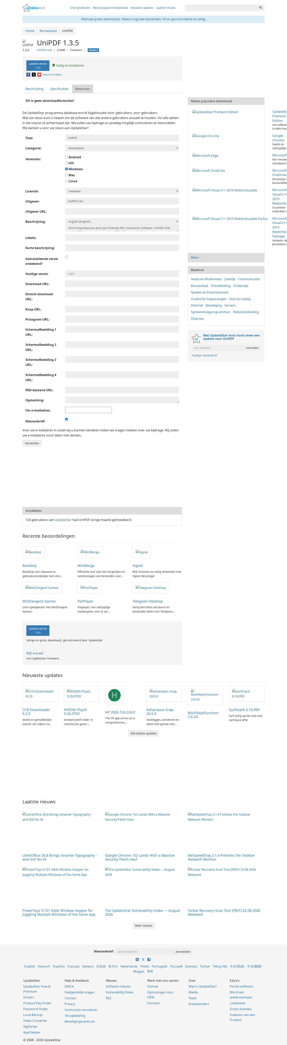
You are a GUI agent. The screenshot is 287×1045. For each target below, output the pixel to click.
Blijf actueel (34, 653)
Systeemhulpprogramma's (210, 312)
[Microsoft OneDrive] (209, 170)
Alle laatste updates (144, 733)
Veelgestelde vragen (80, 992)
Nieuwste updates (142, 8)
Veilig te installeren (69, 65)
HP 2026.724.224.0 (120, 712)
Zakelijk (229, 279)
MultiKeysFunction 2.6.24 (203, 714)
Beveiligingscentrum (80, 1021)
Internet (197, 305)
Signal (138, 565)
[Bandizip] (33, 552)
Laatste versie (38, 65)
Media (193, 992)
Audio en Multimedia (206, 279)
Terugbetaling (75, 1015)
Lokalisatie (237, 1003)
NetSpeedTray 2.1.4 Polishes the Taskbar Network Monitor (221, 857)
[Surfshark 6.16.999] (246, 694)
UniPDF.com (44, 50)
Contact (70, 998)
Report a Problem (52, 74)
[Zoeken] (261, 7)
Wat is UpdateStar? (203, 986)
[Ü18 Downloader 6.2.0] (40, 694)
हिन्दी (150, 971)
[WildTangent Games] (42, 587)
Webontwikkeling (246, 312)
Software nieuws (118, 986)
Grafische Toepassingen (208, 299)
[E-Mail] (39, 74)
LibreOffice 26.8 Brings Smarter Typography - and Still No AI (59, 857)
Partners (153, 1003)
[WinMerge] (90, 552)
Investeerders (199, 1004)
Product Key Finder (37, 1003)
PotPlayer (85, 601)
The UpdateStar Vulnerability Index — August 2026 (142, 912)
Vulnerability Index (119, 992)
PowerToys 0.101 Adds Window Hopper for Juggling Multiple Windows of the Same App (58, 912)
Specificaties (59, 89)
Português (160, 966)
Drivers (28, 997)
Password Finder (35, 1009)
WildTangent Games (39, 601)
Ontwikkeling (221, 286)
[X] (34, 74)
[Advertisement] (102, 475)
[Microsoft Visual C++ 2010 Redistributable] (226, 190)
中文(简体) (237, 966)
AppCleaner (31, 1032)
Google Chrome (278, 138)
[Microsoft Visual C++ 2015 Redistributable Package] (231, 218)
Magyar (138, 971)
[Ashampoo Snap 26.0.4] (164, 694)
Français (73, 966)
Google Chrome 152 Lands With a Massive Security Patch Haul (140, 857)
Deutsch (44, 966)
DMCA (69, 986)
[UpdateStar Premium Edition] (216, 111)
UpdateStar (63, 520)
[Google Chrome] (207, 136)
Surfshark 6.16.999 (244, 709)
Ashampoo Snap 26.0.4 (160, 711)
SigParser (30, 1026)
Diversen (197, 318)
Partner (153, 986)
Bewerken (82, 89)
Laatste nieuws (166, 8)
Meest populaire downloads (110, 8)
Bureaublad (199, 286)
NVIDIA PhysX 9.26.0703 (75, 711)
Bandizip (29, 565)
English (29, 966)
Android (74, 157)
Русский (176, 966)
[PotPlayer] (89, 587)
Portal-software (241, 986)
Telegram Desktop (148, 601)
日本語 (101, 966)
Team (193, 998)
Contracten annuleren (81, 1010)
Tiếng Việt (220, 966)
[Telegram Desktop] (151, 587)
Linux (72, 181)
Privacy (70, 1004)
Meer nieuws (143, 925)
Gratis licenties (241, 1009)
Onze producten (80, 8)
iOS (71, 163)
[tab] (34, 89)
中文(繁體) (254, 966)
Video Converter (35, 1021)
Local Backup (33, 1015)
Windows (75, 169)
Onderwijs (241, 286)
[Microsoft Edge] (206, 155)
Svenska (191, 966)
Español (59, 966)
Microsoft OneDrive (279, 172)
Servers (230, 305)
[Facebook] (28, 74)
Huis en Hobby (240, 299)
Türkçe (205, 966)
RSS (108, 998)
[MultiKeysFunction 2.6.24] (205, 695)
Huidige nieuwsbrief (204, 355)
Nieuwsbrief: (104, 951)
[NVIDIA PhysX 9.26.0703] (81, 694)
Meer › (196, 257)
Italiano (88, 966)
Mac (71, 175)
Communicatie (249, 279)
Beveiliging (214, 305)
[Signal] (142, 552)
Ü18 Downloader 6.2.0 (36, 711)
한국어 (113, 966)
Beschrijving (35, 89)
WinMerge (86, 565)
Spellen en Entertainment (209, 292)
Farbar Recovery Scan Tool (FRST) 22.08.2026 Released (224, 912)
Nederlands (129, 966)
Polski (144, 966)
